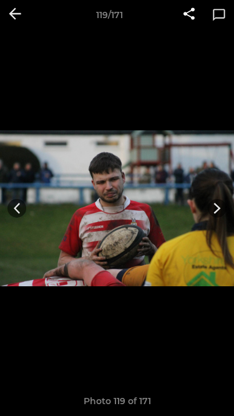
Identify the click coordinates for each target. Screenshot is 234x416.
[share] (189, 15)
